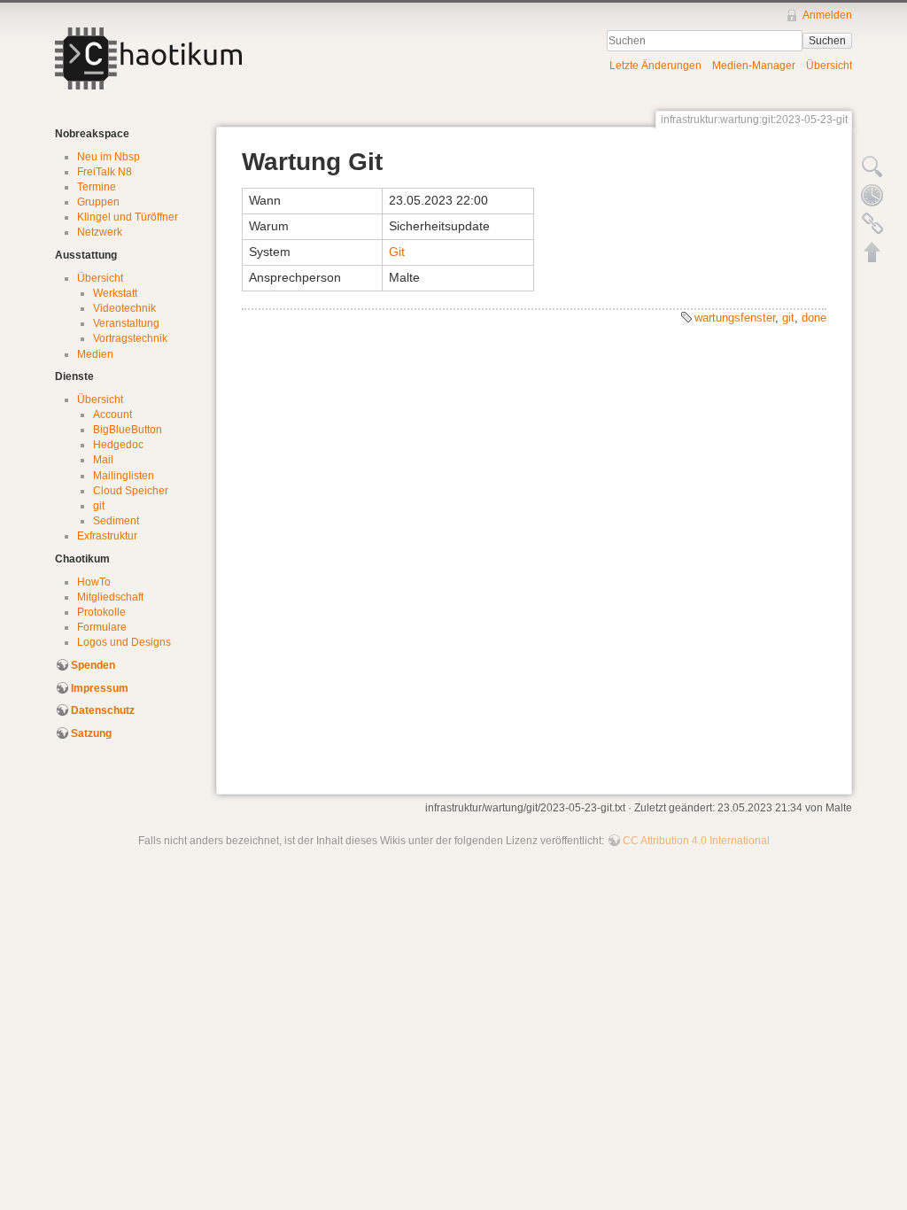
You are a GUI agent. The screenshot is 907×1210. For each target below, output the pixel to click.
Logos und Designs (124, 642)
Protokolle (101, 612)
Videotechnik (124, 308)
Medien (95, 354)
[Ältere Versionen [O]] (872, 195)
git (99, 506)
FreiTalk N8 (104, 172)
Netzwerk (99, 232)
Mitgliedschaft (110, 597)
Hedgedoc (118, 444)
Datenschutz (103, 710)
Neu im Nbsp (108, 157)
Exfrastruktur (107, 536)
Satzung (91, 733)
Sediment (116, 521)
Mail (103, 460)
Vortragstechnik (130, 338)
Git (397, 251)
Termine (96, 187)
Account (112, 414)
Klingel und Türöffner (127, 217)
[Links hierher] (872, 223)
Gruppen (98, 202)
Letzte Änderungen (655, 65)
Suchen (827, 41)
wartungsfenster (734, 317)
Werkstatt (115, 293)
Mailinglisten (123, 475)
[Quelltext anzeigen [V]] (872, 166)
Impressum (99, 688)
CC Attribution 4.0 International (696, 840)
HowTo (94, 582)
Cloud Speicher (130, 491)
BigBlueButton (127, 429)
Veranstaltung (126, 323)
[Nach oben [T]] (872, 251)
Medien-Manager (753, 65)
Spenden (93, 665)
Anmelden (827, 15)
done (814, 317)
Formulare (102, 627)
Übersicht (829, 65)
